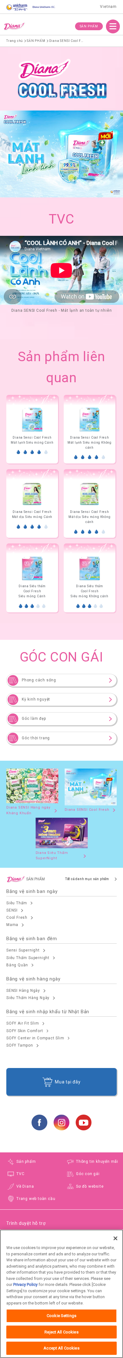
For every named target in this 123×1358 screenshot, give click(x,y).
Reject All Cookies (61, 1332)
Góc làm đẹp (34, 718)
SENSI (12, 910)
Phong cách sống (39, 680)
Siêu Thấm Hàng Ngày (28, 998)
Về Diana (25, 1186)
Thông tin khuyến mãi (97, 1161)
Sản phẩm (26, 1161)
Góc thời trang (36, 738)
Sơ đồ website (89, 1186)
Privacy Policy (25, 1284)
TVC (20, 1174)
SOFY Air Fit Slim (22, 1023)
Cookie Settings (61, 1315)
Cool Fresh (16, 917)
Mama (12, 925)
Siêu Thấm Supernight (28, 958)
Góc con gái (88, 1174)
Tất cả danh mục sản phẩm (87, 879)
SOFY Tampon (19, 1045)
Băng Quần (17, 965)
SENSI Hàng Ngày (23, 990)
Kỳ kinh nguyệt (36, 699)
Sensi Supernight (23, 950)
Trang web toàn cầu (35, 1198)
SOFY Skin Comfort (24, 1031)
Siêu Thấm (16, 903)
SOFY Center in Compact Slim (35, 1038)
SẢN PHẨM (89, 26)
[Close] (115, 1238)
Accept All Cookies (61, 1348)
